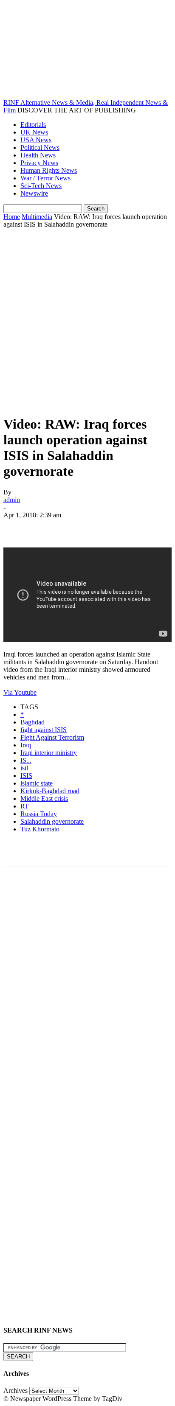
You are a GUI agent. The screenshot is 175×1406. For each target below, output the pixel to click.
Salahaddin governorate (52, 821)
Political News (39, 147)
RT (24, 806)
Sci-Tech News (41, 185)
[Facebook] (17, 527)
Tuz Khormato (39, 829)
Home (11, 216)
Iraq (25, 745)
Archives (15, 1390)
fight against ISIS (43, 729)
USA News (35, 139)
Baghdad (32, 722)
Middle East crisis (44, 798)
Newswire (34, 193)
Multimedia (37, 216)
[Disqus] (87, 991)
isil (24, 768)
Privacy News (39, 162)
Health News (38, 155)
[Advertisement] (87, 320)
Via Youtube (20, 692)
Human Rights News (48, 170)
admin (11, 499)
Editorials (33, 124)
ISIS (26, 775)
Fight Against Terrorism (52, 737)
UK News (34, 132)
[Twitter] (48, 527)
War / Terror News (45, 178)
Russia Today (38, 813)
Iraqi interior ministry (48, 752)
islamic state (36, 783)
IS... (25, 760)
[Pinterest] (79, 527)
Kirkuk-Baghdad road (49, 790)
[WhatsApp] (109, 527)
